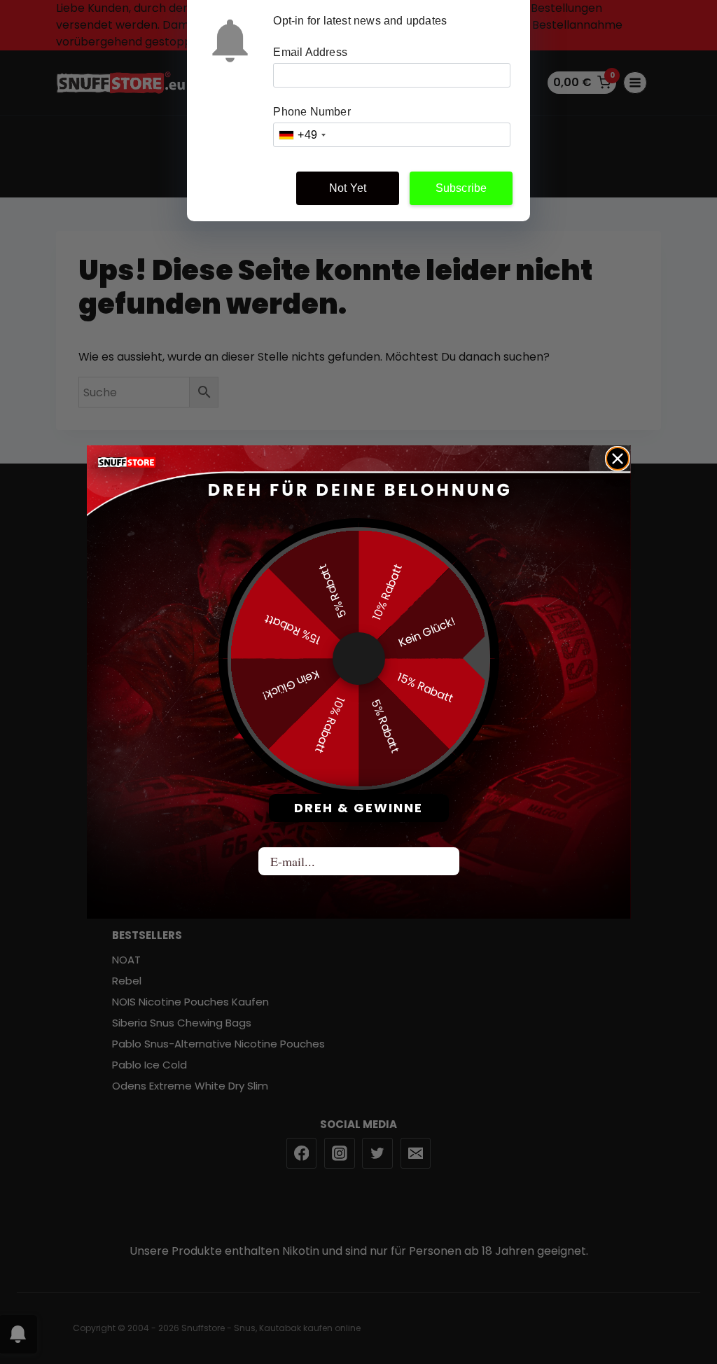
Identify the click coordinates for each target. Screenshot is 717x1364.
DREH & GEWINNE (358, 807)
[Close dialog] (617, 458)
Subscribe (461, 188)
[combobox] (302, 134)
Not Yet (347, 188)
